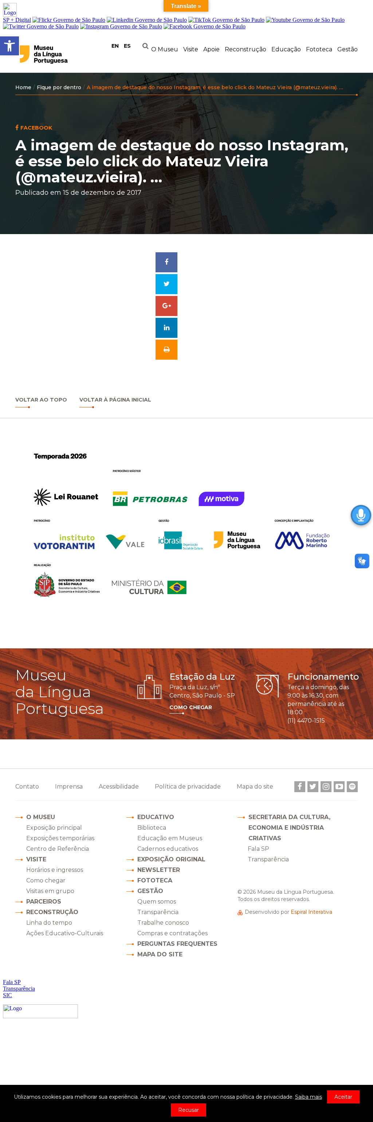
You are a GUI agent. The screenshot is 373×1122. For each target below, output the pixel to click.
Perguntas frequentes (177, 943)
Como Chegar (190, 707)
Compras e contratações (172, 933)
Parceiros (43, 901)
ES (127, 46)
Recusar (188, 1110)
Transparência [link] (268, 859)
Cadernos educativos (167, 848)
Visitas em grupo (50, 891)
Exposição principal (54, 827)
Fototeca (319, 49)
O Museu (40, 817)
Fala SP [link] (258, 848)
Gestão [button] (347, 49)
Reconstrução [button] (245, 49)
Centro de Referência (57, 848)
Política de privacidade (188, 786)
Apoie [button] (211, 49)
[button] (9, 45)
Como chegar (46, 880)
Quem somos (156, 901)
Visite (36, 859)
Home (23, 87)
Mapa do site (159, 954)
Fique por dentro (59, 87)
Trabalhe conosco (163, 922)
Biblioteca (151, 827)
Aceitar (343, 1097)
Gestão (150, 891)
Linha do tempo (49, 922)
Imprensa (69, 786)
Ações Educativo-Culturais (64, 933)
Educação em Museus (169, 838)
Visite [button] (190, 49)
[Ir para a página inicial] (58, 54)
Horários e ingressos (54, 869)
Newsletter (158, 869)
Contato (27, 786)
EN (115, 46)
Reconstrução (52, 912)
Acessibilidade (119, 786)
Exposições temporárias (60, 838)
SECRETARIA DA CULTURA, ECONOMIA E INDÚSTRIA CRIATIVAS (289, 828)
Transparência (157, 912)
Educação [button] (286, 49)
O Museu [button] (164, 49)
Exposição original (171, 859)
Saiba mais (308, 1097)
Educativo (155, 817)
